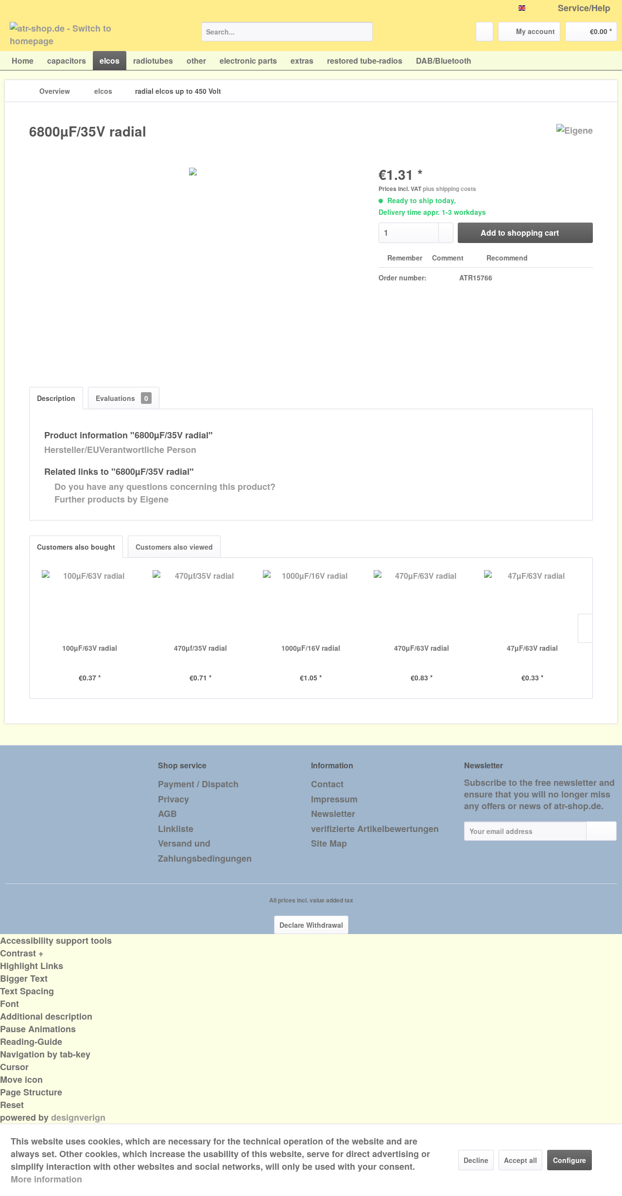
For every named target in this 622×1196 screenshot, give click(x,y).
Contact (327, 784)
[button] (311, 953)
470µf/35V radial (200, 648)
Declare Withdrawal (311, 925)
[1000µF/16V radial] (311, 604)
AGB (167, 813)
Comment (448, 257)
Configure (569, 1160)
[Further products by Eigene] (574, 141)
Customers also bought (76, 547)
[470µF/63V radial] (422, 604)
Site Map (329, 843)
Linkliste (175, 828)
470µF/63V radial (421, 648)
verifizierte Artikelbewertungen (375, 828)
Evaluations (122, 398)
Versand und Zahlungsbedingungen (205, 851)
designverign (78, 1117)
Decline (476, 1160)
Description (56, 398)
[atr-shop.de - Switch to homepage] (83, 34)
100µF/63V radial (89, 648)
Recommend (506, 257)
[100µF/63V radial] (90, 604)
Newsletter (333, 813)
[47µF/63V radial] (532, 604)
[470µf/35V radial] (201, 604)
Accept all (520, 1160)
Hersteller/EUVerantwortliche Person (120, 449)
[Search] (364, 31)
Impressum (334, 799)
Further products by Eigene (110, 499)
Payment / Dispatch (198, 784)
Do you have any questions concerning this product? (164, 486)
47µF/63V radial (532, 648)
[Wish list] (484, 31)
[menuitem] (287, 31)
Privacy (173, 799)
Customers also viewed (174, 547)
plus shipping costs (449, 188)
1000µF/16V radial (310, 648)
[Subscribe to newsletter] (601, 831)
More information (46, 1179)
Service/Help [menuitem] (584, 8)
